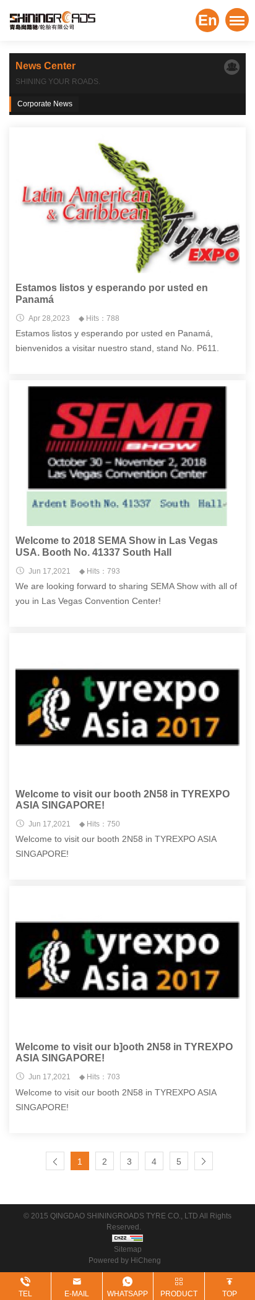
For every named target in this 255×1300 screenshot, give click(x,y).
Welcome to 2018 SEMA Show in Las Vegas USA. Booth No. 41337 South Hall (116, 546)
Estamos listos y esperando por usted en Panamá (111, 293)
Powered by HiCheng (127, 1260)
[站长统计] (127, 1238)
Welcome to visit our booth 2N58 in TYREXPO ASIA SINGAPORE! (122, 799)
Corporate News (44, 104)
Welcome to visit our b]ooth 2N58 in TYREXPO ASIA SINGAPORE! (124, 1052)
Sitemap (128, 1249)
